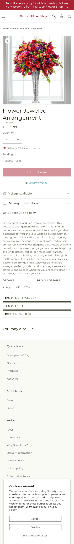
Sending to (15, 154)
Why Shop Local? (17, 445)
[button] (54, 16)
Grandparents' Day (18, 355)
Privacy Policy (15, 460)
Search (11, 400)
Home (6, 28)
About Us (12, 378)
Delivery (12, 148)
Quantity (8, 132)
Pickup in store (31, 148)
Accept (35, 518)
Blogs (10, 408)
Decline (35, 527)
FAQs (10, 429)
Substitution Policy (18, 476)
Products (12, 370)
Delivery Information (19, 452)
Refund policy (15, 468)
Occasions (13, 363)
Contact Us (13, 437)
